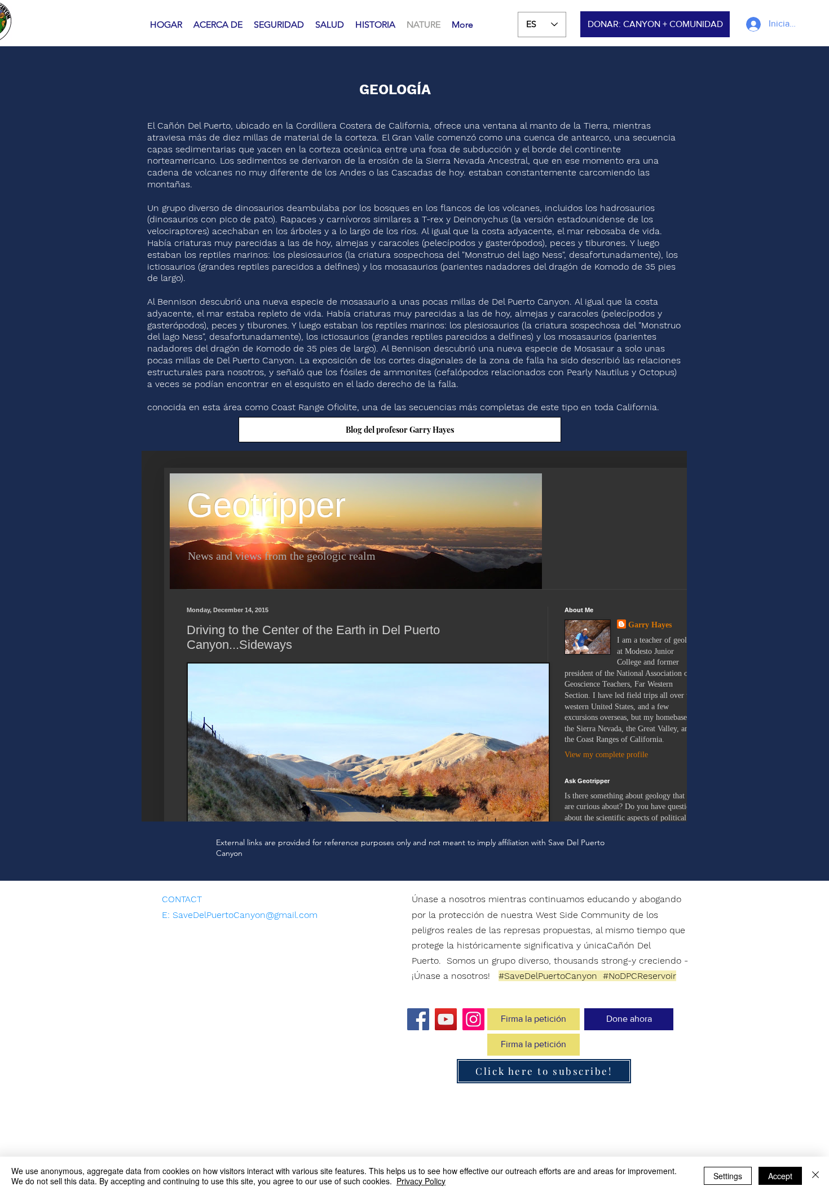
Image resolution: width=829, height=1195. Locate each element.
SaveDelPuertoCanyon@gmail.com (245, 915)
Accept (780, 1175)
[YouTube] (446, 1019)
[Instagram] (473, 1019)
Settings (727, 1175)
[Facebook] (418, 1019)
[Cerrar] (815, 1176)
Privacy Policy (421, 1181)
